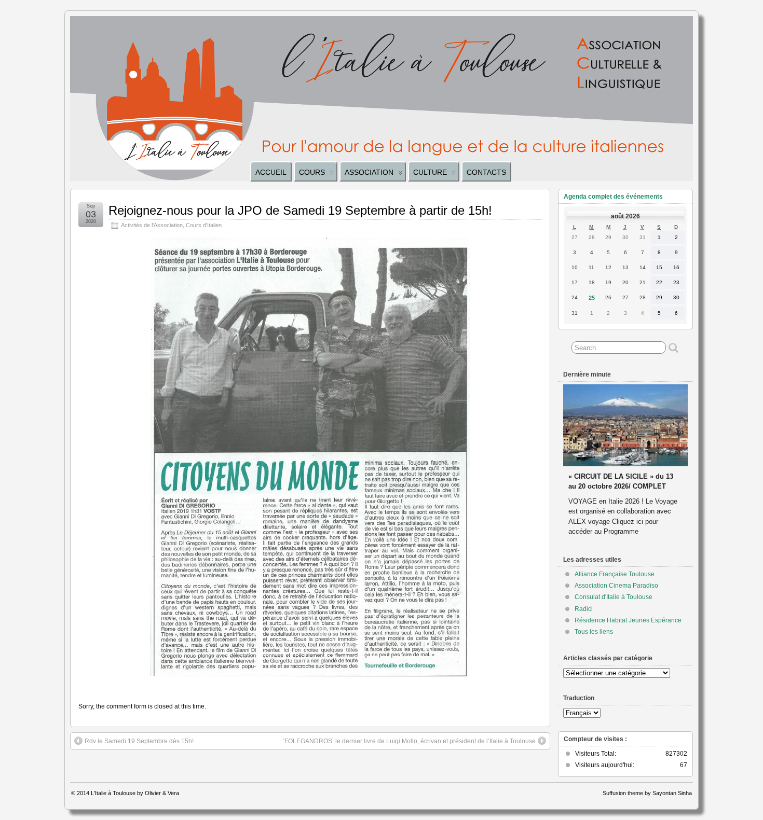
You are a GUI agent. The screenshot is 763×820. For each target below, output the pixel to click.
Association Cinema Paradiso (616, 585)
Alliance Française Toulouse (615, 574)
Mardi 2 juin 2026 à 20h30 (609, 466)
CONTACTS (486, 172)
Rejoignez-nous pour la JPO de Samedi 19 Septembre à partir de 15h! (300, 210)
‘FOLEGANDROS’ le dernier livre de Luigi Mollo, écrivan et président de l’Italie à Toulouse (409, 741)
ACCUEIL (271, 172)
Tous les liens (594, 631)
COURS (312, 172)
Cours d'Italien (204, 225)
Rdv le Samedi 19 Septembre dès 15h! (139, 741)
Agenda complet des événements (613, 196)
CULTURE (430, 172)
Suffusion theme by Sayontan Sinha (647, 793)
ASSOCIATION (369, 172)
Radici (584, 609)
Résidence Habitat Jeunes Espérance (628, 620)
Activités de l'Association (152, 225)
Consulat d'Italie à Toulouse (613, 597)
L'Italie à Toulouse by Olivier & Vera (135, 793)
